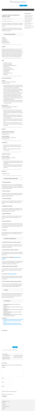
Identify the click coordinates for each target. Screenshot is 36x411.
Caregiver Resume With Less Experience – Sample (12, 324)
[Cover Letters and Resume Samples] (18, 2)
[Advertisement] (12, 337)
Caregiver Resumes (9, 21)
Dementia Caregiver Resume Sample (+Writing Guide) (13, 319)
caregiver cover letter (11, 273)
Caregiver (5, 21)
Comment (4, 367)
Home (3, 409)
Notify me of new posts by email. (7, 394)
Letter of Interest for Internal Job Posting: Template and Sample (6, 357)
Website (3, 386)
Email (3, 382)
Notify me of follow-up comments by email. (9, 391)
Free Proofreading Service (6, 406)
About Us (3, 402)
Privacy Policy (4, 405)
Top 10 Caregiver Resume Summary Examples (11, 323)
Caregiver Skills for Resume (29, 25)
